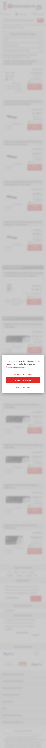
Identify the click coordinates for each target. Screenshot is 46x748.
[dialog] (23, 374)
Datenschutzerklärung (15, 367)
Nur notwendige (23, 387)
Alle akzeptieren (23, 380)
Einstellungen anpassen (23, 375)
